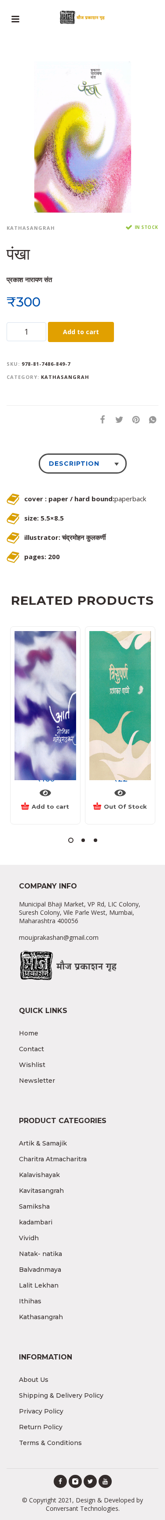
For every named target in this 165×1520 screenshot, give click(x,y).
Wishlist (32, 1065)
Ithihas (30, 1301)
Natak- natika (40, 1254)
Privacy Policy (41, 1411)
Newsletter (37, 1081)
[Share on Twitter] (116, 419)
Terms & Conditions (50, 1443)
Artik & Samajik (43, 1143)
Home (28, 1033)
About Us (33, 1380)
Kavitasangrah (41, 1191)
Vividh (29, 1238)
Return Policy (40, 1427)
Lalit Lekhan (39, 1285)
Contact (31, 1049)
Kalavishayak (39, 1175)
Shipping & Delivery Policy (61, 1395)
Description (74, 463)
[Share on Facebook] (100, 419)
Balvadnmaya (40, 1270)
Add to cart (81, 332)
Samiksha (34, 1206)
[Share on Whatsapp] (150, 419)
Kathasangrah (31, 228)
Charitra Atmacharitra (53, 1159)
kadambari (35, 1222)
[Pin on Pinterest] (133, 419)
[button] (70, 840)
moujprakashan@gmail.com (59, 937)
